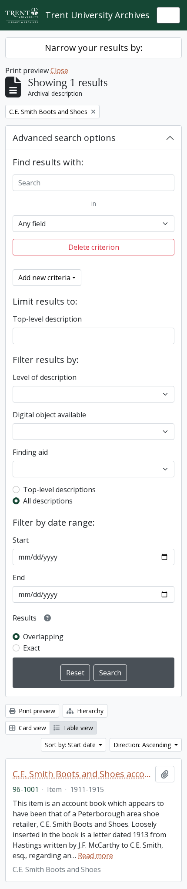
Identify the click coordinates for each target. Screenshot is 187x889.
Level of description (45, 377)
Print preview (36, 711)
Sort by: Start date (71, 745)
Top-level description (47, 319)
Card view (31, 728)
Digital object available (49, 414)
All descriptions (48, 501)
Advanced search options (64, 138)
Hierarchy (89, 711)
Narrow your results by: (94, 48)
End (19, 577)
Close (59, 70)
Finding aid (30, 452)
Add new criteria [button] (44, 277)
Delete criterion (93, 247)
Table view (77, 728)
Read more (95, 855)
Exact (31, 648)
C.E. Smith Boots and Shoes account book (82, 774)
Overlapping (43, 636)
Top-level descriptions (59, 489)
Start (21, 540)
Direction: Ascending (143, 745)
